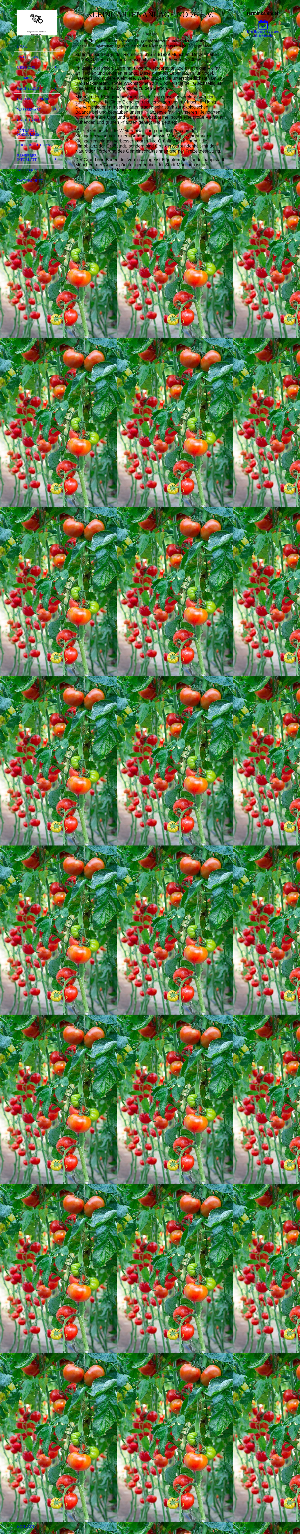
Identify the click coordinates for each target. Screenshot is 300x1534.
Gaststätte (28, 120)
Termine (25, 78)
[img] (37, 22)
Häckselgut (29, 88)
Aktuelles (27, 57)
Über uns (26, 67)
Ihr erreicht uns (33, 145)
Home (22, 46)
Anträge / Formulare (28, 132)
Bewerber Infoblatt (27, 157)
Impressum (27, 170)
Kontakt (25, 1526)
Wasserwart (29, 109)
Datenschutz (30, 181)
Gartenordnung (33, 99)
